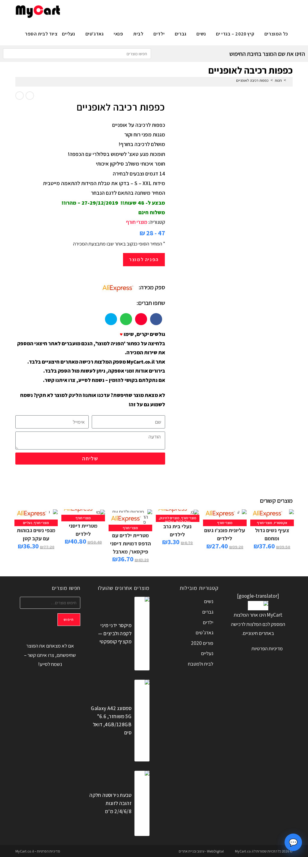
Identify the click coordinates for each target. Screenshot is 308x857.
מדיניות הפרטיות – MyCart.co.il (37, 851)
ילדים (208, 622)
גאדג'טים (204, 632)
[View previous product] (30, 95)
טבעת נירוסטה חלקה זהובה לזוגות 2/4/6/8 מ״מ (110, 803)
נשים (208, 601)
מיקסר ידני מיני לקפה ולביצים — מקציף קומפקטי (114, 633)
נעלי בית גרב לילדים (177, 530)
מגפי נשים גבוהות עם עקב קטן (36, 534)
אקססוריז (280, 522)
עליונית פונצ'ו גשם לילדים (224, 534)
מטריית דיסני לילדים (83, 529)
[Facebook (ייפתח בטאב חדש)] (99, 10)
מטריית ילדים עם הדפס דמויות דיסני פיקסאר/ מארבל (130, 543)
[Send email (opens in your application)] (69, 10)
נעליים (169, 521)
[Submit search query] (9, 53)
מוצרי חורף (136, 222)
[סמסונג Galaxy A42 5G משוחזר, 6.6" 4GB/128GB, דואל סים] (141, 720)
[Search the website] (77, 53)
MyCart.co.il (244, 851)
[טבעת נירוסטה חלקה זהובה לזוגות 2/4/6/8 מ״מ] (141, 803)
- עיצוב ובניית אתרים (192, 851)
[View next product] (19, 95)
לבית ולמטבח (200, 663)
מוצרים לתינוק (169, 518)
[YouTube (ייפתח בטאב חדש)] (79, 10)
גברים (207, 611)
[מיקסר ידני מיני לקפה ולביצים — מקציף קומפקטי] (141, 633)
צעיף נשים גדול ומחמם (272, 534)
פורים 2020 (202, 643)
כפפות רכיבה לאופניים (252, 80)
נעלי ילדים (183, 521)
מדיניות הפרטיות (267, 648)
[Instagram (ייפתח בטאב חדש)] (89, 10)
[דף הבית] (289, 80)
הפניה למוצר (144, 259)
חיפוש (69, 619)
